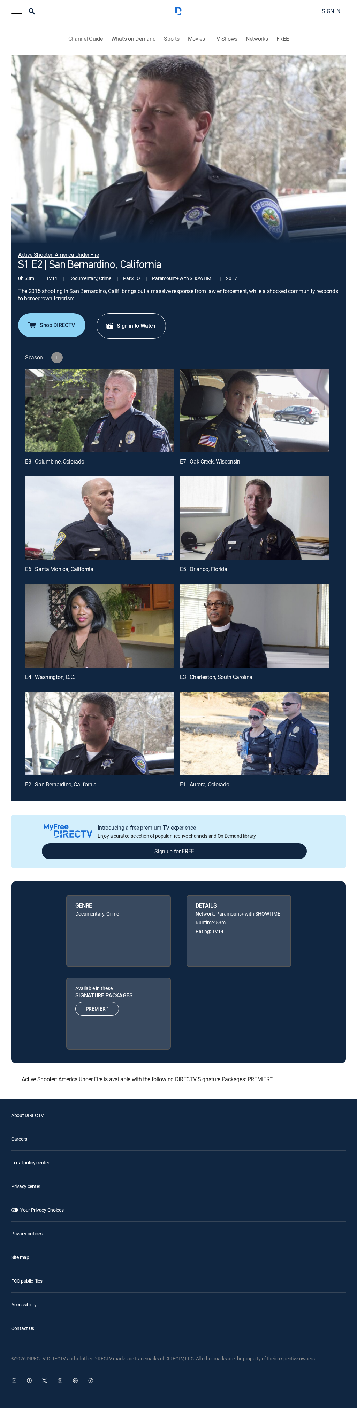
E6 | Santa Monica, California (59, 569)
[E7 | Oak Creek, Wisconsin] (254, 410)
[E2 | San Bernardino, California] (99, 734)
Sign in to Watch (136, 326)
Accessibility (23, 1304)
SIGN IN (331, 11)
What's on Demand (133, 38)
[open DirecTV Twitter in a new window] (44, 1380)
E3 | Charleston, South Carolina (216, 677)
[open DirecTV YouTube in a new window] (75, 1380)
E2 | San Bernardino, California (61, 784)
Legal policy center (30, 1162)
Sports (171, 38)
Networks (257, 38)
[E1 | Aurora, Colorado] (254, 734)
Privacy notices (27, 1233)
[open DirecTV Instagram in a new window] (60, 1380)
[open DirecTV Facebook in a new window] (29, 1380)
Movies (196, 38)
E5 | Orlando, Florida (203, 569)
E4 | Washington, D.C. (50, 677)
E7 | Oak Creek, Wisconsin (210, 461)
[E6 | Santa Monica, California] (99, 518)
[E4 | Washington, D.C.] (99, 626)
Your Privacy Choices (41, 1210)
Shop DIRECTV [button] (57, 325)
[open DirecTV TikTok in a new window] (90, 1380)
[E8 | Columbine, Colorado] (99, 410)
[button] (16, 11)
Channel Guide (85, 38)
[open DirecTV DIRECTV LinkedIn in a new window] (14, 1380)
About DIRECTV (27, 1115)
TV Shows (225, 38)
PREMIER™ (97, 1008)
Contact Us (22, 1328)
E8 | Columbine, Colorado (54, 461)
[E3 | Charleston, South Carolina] (254, 626)
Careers (19, 1139)
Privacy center (25, 1186)
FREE (282, 38)
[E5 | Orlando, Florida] (254, 518)
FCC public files (27, 1281)
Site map (20, 1257)
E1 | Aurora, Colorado (204, 784)
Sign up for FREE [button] (174, 851)
